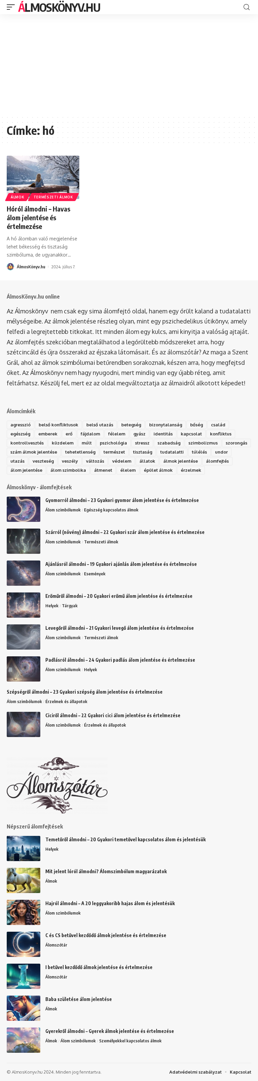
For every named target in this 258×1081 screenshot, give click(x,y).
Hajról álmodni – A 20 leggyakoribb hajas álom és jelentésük (110, 903)
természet (114, 452)
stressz (142, 443)
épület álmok (158, 470)
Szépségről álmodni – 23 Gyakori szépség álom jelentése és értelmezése (85, 692)
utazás (17, 461)
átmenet (103, 470)
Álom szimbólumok (63, 509)
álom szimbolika (68, 470)
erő (69, 433)
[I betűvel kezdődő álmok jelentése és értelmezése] (23, 976)
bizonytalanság (165, 424)
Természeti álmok (53, 197)
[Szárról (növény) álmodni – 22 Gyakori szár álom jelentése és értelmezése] (23, 541)
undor (221, 452)
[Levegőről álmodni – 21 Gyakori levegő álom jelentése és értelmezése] (23, 637)
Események (94, 573)
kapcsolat (191, 433)
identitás (163, 433)
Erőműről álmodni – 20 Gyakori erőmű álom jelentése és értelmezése (118, 596)
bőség (196, 424)
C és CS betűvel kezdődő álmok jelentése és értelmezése (105, 935)
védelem (121, 461)
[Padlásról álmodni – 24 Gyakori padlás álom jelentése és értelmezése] (23, 669)
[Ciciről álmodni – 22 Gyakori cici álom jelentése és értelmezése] (23, 724)
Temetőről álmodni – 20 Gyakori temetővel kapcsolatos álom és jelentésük (125, 839)
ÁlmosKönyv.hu (59, 7)
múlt (87, 443)
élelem (128, 470)
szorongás (236, 443)
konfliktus (220, 433)
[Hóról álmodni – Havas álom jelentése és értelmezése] (43, 177)
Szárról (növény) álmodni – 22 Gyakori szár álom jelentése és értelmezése (125, 532)
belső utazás (99, 424)
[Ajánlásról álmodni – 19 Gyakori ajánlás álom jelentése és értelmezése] (23, 573)
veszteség (43, 461)
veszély (70, 461)
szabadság (169, 443)
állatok (147, 461)
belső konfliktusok (58, 424)
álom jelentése (26, 470)
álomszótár (183, 352)
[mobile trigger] (12, 7)
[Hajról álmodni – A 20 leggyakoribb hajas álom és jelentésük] (23, 912)
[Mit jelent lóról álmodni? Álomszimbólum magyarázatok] (23, 880)
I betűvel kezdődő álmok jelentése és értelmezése (99, 967)
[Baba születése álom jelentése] (23, 1008)
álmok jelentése (180, 461)
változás (95, 461)
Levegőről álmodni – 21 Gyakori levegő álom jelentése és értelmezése (119, 628)
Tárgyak (70, 605)
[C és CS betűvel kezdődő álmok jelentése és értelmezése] (23, 944)
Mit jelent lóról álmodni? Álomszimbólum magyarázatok (106, 871)
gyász (139, 433)
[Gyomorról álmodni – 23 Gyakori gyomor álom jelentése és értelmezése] (23, 509)
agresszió (20, 424)
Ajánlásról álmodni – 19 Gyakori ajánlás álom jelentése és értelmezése (121, 564)
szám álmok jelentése (33, 452)
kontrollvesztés (27, 443)
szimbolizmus (203, 443)
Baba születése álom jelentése (78, 999)
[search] (246, 7)
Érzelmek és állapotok (66, 701)
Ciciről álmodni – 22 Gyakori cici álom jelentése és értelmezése (112, 715)
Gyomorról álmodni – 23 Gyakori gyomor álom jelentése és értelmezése (122, 500)
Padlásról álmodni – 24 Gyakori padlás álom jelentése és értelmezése (120, 660)
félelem (116, 433)
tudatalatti (172, 452)
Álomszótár (56, 945)
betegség (131, 424)
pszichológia (113, 443)
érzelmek (191, 470)
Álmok (18, 197)
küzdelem (63, 443)
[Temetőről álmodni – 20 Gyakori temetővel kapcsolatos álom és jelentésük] (23, 848)
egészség (20, 433)
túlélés (199, 452)
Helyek (51, 605)
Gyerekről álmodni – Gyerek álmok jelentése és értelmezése (109, 1031)
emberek (47, 433)
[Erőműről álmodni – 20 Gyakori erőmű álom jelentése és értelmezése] (23, 605)
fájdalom (90, 433)
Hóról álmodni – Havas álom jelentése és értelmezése (38, 217)
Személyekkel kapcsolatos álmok (130, 1040)
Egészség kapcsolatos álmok (111, 509)
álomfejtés (217, 461)
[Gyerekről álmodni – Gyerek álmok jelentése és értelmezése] (23, 1040)
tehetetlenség (80, 452)
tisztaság (142, 452)
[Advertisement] (129, 64)
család (218, 424)
